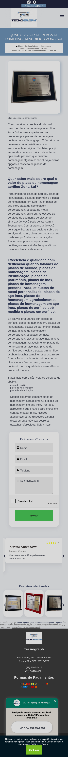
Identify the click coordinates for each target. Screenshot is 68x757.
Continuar (34, 750)
